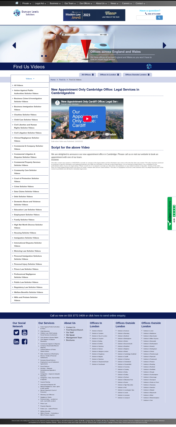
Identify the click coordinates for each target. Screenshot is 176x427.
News (113, 3)
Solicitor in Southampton (151, 374)
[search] (159, 17)
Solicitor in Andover (123, 331)
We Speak (70, 335)
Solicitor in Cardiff (123, 356)
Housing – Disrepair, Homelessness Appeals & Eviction (48, 370)
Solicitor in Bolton (123, 341)
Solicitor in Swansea (150, 385)
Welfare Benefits (45, 411)
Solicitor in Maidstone (150, 333)
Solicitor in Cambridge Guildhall (127, 354)
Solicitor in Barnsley (123, 333)
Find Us (62, 80)
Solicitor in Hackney (98, 346)
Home (53, 80)
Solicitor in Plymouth (150, 356)
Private (25, 3)
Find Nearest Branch (74, 330)
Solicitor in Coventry (123, 367)
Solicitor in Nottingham (150, 349)
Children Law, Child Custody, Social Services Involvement (48, 334)
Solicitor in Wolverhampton (151, 397)
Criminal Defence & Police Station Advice (48, 350)
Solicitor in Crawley (123, 369)
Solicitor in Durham (123, 377)
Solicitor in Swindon (149, 387)
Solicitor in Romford (149, 367)
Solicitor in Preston (149, 361)
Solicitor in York (148, 400)
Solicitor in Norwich (149, 346)
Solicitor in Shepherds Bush (100, 361)
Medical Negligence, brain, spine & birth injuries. (50, 387)
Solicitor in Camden (97, 333)
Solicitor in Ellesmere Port (125, 379)
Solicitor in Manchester (150, 336)
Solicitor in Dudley (123, 374)
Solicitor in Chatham (124, 359)
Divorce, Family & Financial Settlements (48, 356)
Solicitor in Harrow (97, 349)
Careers (125, 3)
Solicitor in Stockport (150, 379)
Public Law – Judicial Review (48, 408)
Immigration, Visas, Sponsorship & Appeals (50, 378)
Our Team (69, 3)
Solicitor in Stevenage (150, 377)
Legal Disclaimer (102, 422)
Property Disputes (45, 406)
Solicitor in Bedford (123, 336)
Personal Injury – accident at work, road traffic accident (48, 400)
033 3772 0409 (154, 14)
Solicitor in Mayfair (97, 356)
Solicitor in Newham (98, 359)
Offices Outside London (136, 75)
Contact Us (70, 327)
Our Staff (70, 332)
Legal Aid (39, 3)
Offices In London (108, 75)
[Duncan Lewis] (16, 332)
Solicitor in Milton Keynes (151, 338)
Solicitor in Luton (148, 331)
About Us (100, 3)
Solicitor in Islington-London (100, 351)
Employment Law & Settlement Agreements (49, 363)
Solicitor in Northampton (151, 343)
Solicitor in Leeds (123, 392)
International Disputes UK (48, 384)
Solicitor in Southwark (98, 364)
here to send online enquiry (109, 315)
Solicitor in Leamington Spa (126, 390)
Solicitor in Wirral (148, 395)
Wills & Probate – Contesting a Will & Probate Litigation (49, 414)
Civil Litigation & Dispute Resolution (47, 340)
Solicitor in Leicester (124, 395)
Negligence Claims (45, 397)
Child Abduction (45, 331)
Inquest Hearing (45, 382)
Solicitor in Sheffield (149, 369)
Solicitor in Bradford (123, 346)
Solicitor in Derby (123, 372)
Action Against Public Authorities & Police (50, 327)
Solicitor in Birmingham (124, 338)
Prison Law (43, 403)
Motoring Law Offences (47, 394)
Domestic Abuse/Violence (48, 360)
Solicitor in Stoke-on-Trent (151, 382)
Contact (139, 3)
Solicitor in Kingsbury (98, 354)
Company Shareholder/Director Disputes (49, 346)
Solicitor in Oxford (149, 351)
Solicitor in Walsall (149, 390)
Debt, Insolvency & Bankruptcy (49, 354)
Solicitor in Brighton (123, 349)
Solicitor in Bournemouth (125, 343)
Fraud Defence (44, 366)
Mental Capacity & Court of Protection (48, 391)
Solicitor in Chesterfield (124, 364)
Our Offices (85, 3)
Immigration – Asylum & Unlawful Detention (50, 374)
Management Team (74, 337)
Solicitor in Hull (122, 387)
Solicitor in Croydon (97, 338)
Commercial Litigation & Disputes (50, 344)
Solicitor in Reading (149, 364)
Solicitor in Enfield (97, 343)
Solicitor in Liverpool (124, 397)
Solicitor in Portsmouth (150, 359)
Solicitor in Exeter (123, 382)
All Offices (86, 75)
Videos (29, 79)
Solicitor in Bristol (123, 351)
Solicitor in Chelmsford (124, 361)
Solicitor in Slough (149, 372)
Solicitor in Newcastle (150, 341)
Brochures (70, 340)
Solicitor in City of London (99, 336)
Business (54, 3)
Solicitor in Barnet (97, 331)
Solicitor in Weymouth (150, 392)
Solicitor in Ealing (97, 341)
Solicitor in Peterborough (151, 354)
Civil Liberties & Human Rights (49, 337)
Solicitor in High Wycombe (125, 385)
